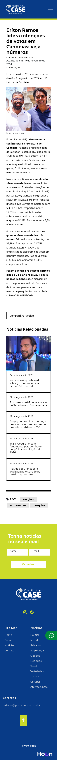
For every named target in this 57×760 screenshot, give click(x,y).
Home (8, 635)
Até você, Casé (39, 687)
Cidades (35, 655)
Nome (13, 551)
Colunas (35, 681)
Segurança (37, 650)
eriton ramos (18, 505)
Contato (9, 650)
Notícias (9, 645)
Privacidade (28, 745)
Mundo (34, 640)
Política (35, 635)
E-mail (35, 551)
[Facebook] (32, 612)
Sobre (8, 640)
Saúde (34, 666)
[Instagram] (25, 612)
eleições (28, 499)
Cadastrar (28, 564)
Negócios (35, 661)
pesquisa (39, 505)
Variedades (37, 671)
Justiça (34, 676)
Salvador (35, 645)
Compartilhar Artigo (22, 315)
